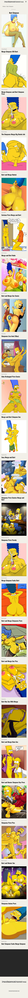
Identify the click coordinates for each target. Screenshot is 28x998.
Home (4, 6)
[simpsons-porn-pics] (14, 802)
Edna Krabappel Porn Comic (10, 377)
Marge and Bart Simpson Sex (11, 417)
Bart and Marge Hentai (9, 175)
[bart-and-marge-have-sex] (14, 721)
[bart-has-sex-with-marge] (14, 680)
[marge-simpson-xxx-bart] (14, 30)
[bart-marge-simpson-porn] (14, 600)
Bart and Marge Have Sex (9, 742)
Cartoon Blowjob (4, 49)
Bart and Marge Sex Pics (9, 661)
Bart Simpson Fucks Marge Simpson (13, 944)
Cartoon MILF (3, 212)
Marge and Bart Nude (8, 255)
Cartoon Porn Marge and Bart (11, 215)
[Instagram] (14, 986)
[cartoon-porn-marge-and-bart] (14, 194)
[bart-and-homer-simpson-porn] (14, 761)
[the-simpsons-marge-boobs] (14, 113)
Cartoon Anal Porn (4, 89)
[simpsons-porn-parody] (14, 519)
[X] (11, 986)
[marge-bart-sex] (14, 396)
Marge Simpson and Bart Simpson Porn (12, 93)
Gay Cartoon (3, 779)
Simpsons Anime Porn (8, 903)
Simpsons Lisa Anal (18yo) (10, 336)
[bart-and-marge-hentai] (14, 153)
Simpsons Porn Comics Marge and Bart (12, 499)
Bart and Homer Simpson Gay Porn (13, 782)
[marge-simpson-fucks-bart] (14, 559)
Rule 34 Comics (4, 253)
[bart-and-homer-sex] (14, 842)
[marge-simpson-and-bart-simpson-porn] (14, 71)
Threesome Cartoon (4, 901)
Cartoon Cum (3, 658)
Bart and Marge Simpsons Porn (11, 621)
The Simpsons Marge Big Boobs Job (13, 134)
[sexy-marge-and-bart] (14, 436)
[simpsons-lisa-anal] (14, 315)
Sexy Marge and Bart (8, 457)
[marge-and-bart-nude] (14, 234)
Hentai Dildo (3, 333)
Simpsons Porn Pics (8, 823)
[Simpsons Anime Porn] (14, 882)
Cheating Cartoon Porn (5, 537)
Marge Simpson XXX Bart (9, 51)
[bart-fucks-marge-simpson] (14, 923)
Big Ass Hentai (3, 618)
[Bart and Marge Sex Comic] (14, 275)
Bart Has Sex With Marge (9, 702)
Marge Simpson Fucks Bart (10, 580)
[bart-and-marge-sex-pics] (14, 640)
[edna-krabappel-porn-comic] (14, 355)
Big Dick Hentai (4, 454)
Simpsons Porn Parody (9, 540)
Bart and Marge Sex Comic (10, 296)
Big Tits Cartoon (4, 131)
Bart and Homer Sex (8, 863)
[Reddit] (16, 986)
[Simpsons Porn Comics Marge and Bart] (14, 477)
